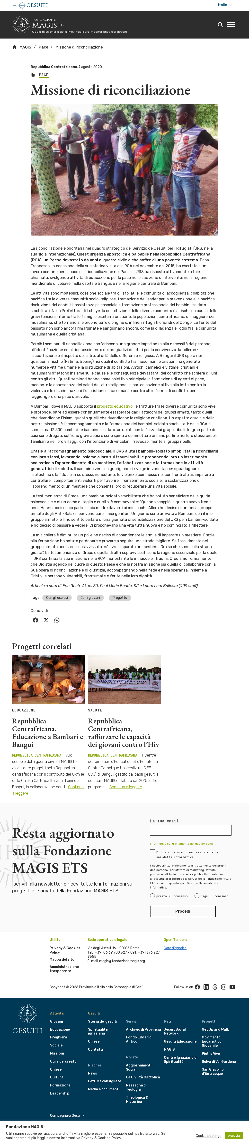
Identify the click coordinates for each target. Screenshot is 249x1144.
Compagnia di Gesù (65, 1116)
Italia (223, 5)
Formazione (60, 1085)
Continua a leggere (125, 787)
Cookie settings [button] (209, 1136)
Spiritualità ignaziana (98, 1031)
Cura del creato (63, 1061)
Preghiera (58, 1037)
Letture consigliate (104, 1081)
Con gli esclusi (57, 598)
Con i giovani (90, 598)
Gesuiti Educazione (180, 1041)
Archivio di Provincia (143, 1029)
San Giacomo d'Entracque (213, 1071)
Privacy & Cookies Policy (101, 1138)
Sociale (56, 1045)
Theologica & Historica (137, 1099)
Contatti (95, 1049)
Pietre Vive (211, 1054)
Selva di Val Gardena (219, 1062)
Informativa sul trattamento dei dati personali (182, 843)
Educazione (60, 1029)
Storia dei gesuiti (102, 1021)
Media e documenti (103, 1089)
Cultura (56, 1077)
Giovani (56, 1021)
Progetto (120, 598)
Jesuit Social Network (175, 1031)
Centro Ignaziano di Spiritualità (180, 1059)
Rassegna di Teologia (136, 1087)
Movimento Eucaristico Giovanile (212, 1041)
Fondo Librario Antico (138, 1039)
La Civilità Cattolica (143, 1077)
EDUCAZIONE (24, 710)
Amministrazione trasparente (64, 969)
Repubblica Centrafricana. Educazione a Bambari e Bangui (47, 732)
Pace (43, 47)
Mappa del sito (62, 959)
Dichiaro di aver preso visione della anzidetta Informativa (187, 854)
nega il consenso (215, 896)
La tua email (164, 821)
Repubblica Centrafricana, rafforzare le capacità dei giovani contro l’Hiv (123, 732)
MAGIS (24, 47)
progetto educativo (115, 406)
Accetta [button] (234, 1135)
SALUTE (95, 710)
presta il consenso (172, 896)
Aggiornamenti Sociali (138, 1067)
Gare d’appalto (175, 948)
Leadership (59, 1093)
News (92, 1073)
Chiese (56, 1069)
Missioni (57, 1053)
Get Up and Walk (215, 1029)
